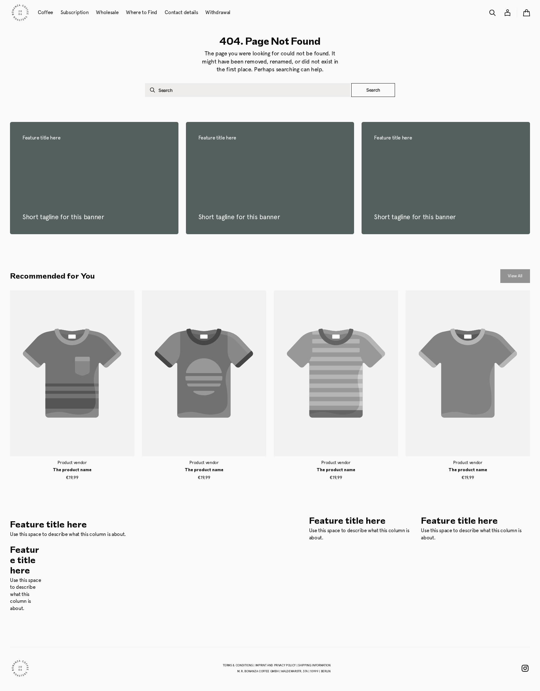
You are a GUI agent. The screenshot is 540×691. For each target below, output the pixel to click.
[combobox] (247, 90)
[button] (492, 13)
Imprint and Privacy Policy (276, 665)
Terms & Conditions (238, 665)
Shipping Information (314, 665)
